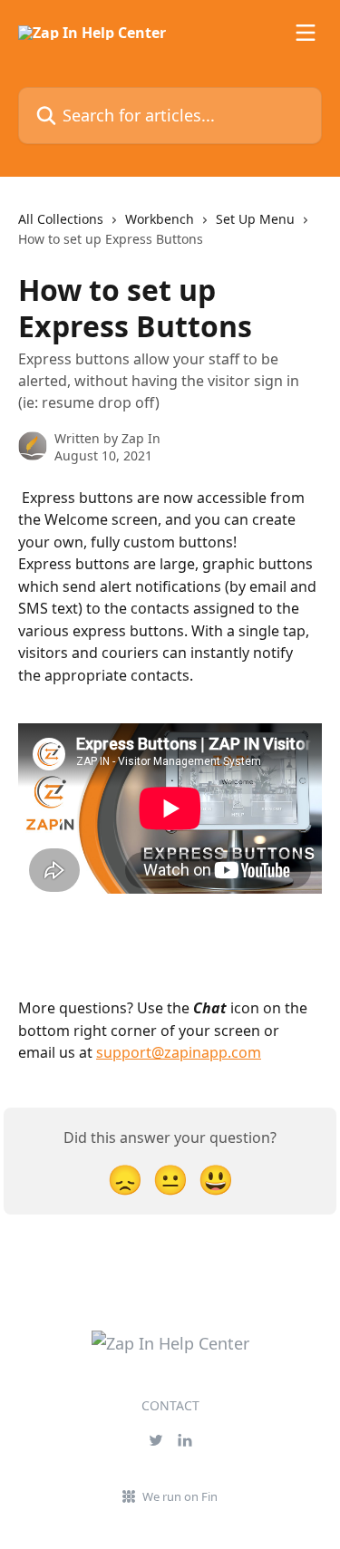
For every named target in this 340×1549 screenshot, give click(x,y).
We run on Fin (180, 1496)
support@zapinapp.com (178, 1052)
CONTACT (170, 1405)
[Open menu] (305, 33)
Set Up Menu (255, 219)
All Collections (60, 219)
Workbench (159, 219)
